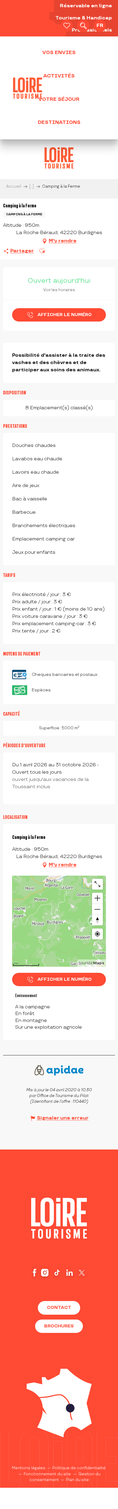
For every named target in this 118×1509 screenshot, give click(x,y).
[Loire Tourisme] (27, 88)
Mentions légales (28, 1468)
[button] (83, 26)
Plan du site (77, 1479)
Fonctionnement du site (47, 1474)
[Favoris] (67, 26)
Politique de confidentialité (79, 1468)
